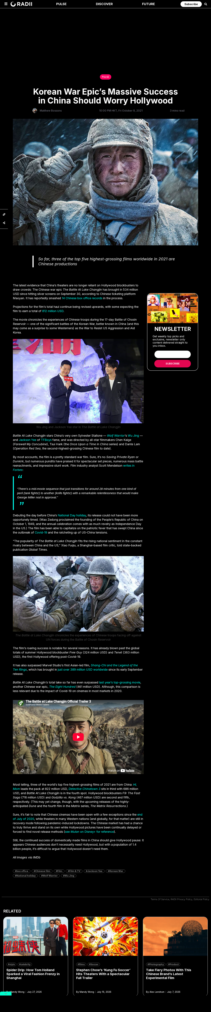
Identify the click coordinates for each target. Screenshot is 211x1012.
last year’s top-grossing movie (119, 682)
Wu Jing (133, 435)
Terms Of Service (160, 899)
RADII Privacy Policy (181, 899)
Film (59, 871)
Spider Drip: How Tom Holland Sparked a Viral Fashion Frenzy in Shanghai (33, 974)
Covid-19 (41, 532)
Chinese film (42, 871)
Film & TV (74, 871)
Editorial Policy (201, 899)
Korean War (116, 871)
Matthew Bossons (51, 110)
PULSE (105, 76)
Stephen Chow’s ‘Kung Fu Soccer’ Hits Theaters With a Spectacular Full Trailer (103, 974)
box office (22, 871)
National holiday (26, 875)
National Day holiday (72, 515)
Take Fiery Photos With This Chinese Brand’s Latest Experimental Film (168, 974)
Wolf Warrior (50, 875)
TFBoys (46, 440)
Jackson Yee (27, 440)
